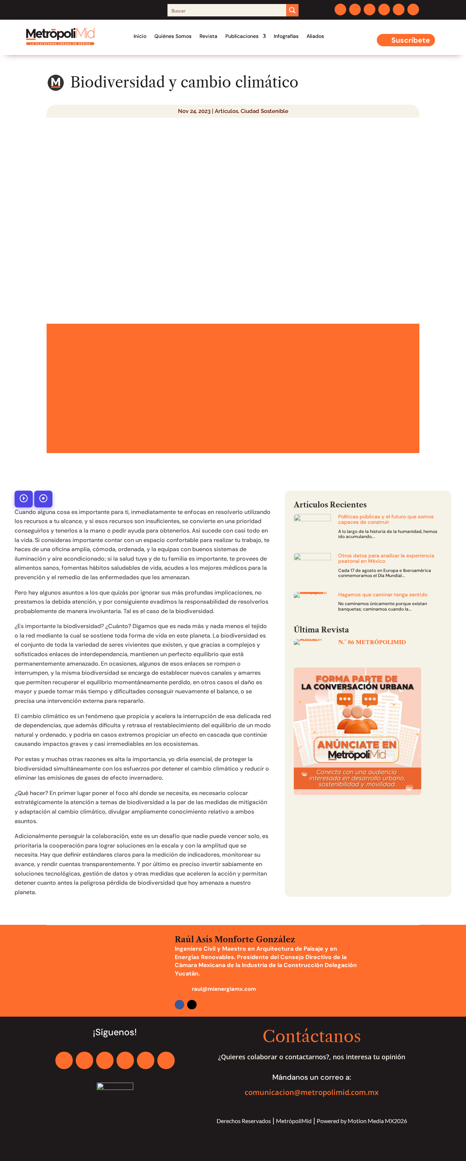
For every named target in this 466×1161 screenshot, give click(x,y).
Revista (208, 36)
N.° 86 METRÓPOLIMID (372, 642)
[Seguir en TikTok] (413, 9)
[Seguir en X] (355, 9)
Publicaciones (241, 36)
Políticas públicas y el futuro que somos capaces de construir (386, 519)
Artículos (226, 111)
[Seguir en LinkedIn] (384, 9)
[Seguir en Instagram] (369, 9)
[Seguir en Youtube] (398, 9)
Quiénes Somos (172, 36)
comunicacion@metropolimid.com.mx (312, 1092)
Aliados (315, 36)
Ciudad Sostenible (264, 111)
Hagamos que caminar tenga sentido (382, 594)
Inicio (140, 36)
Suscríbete (410, 40)
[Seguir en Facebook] (340, 9)
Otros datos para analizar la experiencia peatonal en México (386, 558)
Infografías (286, 36)
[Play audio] (24, 499)
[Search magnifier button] (292, 10)
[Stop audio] (43, 499)
